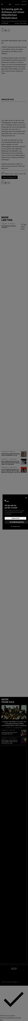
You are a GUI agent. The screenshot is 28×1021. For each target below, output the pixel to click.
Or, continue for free (15, 526)
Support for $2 (15, 518)
